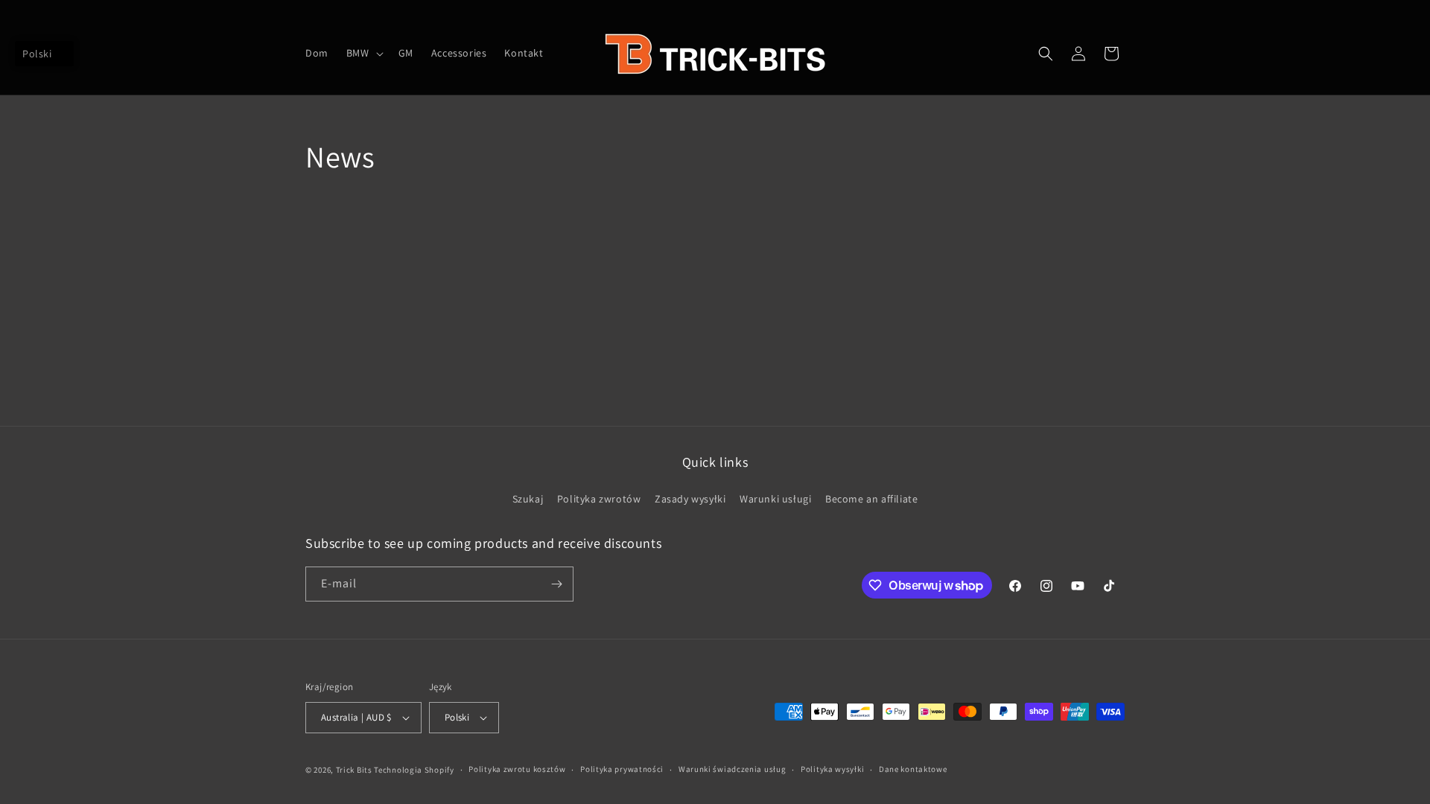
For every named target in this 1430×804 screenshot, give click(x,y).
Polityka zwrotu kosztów (516, 769)
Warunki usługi (775, 498)
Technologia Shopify (414, 770)
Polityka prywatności (622, 769)
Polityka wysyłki (832, 769)
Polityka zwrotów (599, 498)
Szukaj (528, 498)
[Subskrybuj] (556, 584)
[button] (363, 52)
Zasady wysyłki (690, 498)
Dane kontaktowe (913, 769)
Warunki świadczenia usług (732, 769)
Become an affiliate (871, 498)
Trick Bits (354, 770)
